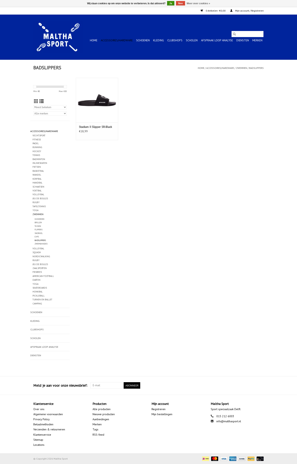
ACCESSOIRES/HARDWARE (117, 40)
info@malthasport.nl (228, 421)
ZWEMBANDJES (41, 243)
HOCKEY (37, 151)
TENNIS (36, 155)
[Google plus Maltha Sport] (253, 385)
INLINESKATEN (40, 163)
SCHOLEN (192, 40)
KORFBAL (37, 178)
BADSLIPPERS (256, 67)
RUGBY (36, 202)
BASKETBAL (38, 171)
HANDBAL (37, 182)
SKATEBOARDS (40, 287)
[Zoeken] (234, 34)
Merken (257, 40)
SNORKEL (39, 233)
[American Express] (232, 458)
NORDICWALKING (41, 256)
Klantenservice (42, 434)
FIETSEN (37, 166)
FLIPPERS (38, 229)
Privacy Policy (41, 419)
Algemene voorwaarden (48, 414)
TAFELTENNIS (39, 206)
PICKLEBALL (39, 295)
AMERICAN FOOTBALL (43, 276)
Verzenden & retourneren (49, 429)
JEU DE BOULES (40, 198)
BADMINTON (39, 159)
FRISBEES (37, 272)
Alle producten (102, 409)
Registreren (158, 409)
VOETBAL (37, 190)
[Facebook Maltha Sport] (246, 385)
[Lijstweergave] (41, 101)
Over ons (38, 409)
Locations (38, 445)
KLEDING (158, 40)
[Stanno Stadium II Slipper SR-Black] (97, 100)
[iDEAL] (205, 458)
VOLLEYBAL (38, 194)
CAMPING (37, 303)
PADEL (36, 143)
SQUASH (37, 252)
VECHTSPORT (39, 135)
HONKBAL (38, 291)
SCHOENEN (143, 40)
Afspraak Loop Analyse (217, 40)
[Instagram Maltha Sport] (260, 385)
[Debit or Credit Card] (259, 458)
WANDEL (37, 174)
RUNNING (37, 147)
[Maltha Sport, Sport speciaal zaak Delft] (58, 37)
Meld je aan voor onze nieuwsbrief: (60, 385)
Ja (170, 3)
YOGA (35, 210)
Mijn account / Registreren (249, 10)
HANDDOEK (39, 219)
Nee (180, 3)
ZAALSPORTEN (40, 268)
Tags (95, 429)
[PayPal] (250, 458)
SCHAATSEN (38, 186)
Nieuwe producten (104, 414)
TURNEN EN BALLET (42, 299)
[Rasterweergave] (36, 101)
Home (93, 40)
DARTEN (36, 279)
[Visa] (223, 458)
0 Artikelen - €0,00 (215, 10)
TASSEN (38, 226)
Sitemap (38, 440)
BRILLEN (38, 222)
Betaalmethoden (43, 424)
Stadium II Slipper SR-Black (95, 127)
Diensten (242, 40)
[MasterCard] (214, 458)
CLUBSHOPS (174, 40)
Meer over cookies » (198, 3)
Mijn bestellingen (162, 414)
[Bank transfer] (241, 458)
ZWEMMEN (241, 67)
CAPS (37, 236)
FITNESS (37, 139)
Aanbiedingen (101, 419)
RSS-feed (98, 434)
